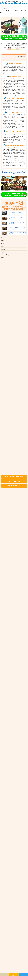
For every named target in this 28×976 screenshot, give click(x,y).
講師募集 (3, 258)
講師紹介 (3, 249)
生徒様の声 (4, 252)
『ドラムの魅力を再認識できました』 (15, 212)
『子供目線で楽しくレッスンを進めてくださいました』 (16, 218)
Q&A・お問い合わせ (6, 255)
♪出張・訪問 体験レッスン (14, 486)
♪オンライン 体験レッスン (14, 481)
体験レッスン (4, 240)
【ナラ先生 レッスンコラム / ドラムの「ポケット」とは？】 (14, 172)
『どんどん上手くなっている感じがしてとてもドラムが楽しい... (16, 233)
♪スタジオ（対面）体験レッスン (14, 477)
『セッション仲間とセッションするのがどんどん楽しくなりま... (16, 223)
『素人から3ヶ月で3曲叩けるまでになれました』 (16, 228)
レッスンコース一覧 (6, 243)
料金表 (2, 246)
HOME (2, 237)
